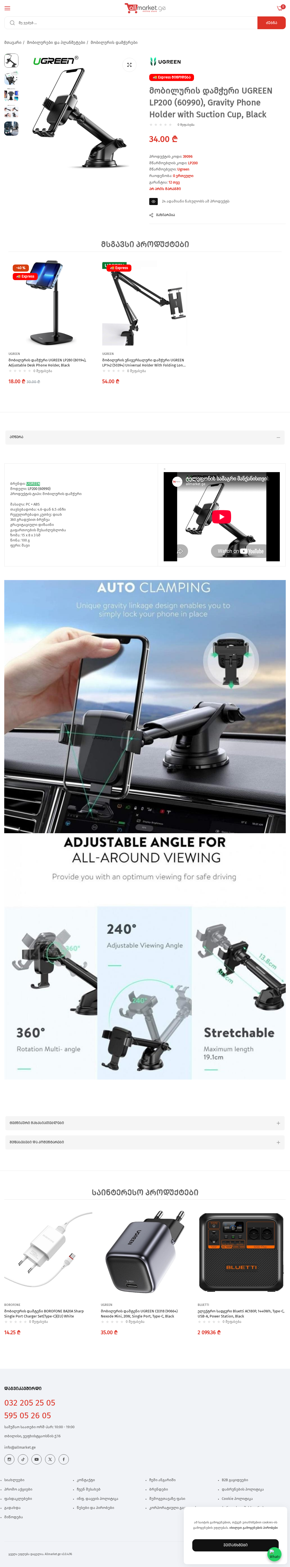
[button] (88, 270)
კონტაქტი (86, 1480)
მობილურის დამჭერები (114, 43)
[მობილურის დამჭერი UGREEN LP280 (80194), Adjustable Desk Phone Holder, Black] (51, 303)
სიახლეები (14, 1480)
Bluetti (203, 1304)
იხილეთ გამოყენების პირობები (253, 1527)
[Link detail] (9, 1459)
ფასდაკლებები (18, 1499)
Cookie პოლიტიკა (237, 1499)
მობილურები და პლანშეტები (56, 43)
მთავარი (13, 43)
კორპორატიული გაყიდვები (174, 1508)
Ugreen (183, 169)
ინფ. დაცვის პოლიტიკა (97, 1499)
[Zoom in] (129, 65)
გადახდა (12, 1508)
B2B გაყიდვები (235, 1480)
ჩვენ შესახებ (89, 1489)
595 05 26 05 (27, 1416)
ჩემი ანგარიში (162, 1480)
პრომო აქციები (18, 1489)
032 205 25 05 (29, 1403)
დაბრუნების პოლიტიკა (243, 1489)
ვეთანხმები (235, 1545)
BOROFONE (12, 1304)
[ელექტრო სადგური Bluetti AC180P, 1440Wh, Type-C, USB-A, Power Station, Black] (242, 1252)
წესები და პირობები (95, 1508)
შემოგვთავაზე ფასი (167, 1499)
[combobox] (145, 22)
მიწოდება (13, 1517)
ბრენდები (158, 1489)
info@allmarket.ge (20, 1447)
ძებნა (271, 23)
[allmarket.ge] (145, 8)
